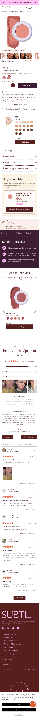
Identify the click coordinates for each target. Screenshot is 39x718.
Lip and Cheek (11, 313)
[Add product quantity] (13, 85)
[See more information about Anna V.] (34, 450)
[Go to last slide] (2, 131)
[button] (31, 61)
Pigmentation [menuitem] (18, 400)
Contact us (8, 637)
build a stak (13, 11)
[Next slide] (37, 131)
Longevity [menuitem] (10, 404)
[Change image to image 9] (23, 56)
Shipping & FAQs (10, 634)
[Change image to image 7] (10, 56)
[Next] (35, 2)
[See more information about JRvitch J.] (34, 541)
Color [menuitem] (8, 400)
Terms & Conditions (11, 650)
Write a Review (31, 437)
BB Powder (19, 117)
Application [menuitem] (29, 400)
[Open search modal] (26, 7)
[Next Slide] (35, 386)
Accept (19, 704)
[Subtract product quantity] (4, 85)
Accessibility (9, 654)
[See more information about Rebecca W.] (34, 491)
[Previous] (3, 2)
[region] (19, 386)
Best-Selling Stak (25, 2)
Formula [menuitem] (19, 404)
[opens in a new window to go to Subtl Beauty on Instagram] (8, 628)
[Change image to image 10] (29, 56)
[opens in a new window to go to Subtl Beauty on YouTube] (18, 628)
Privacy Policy (16, 699)
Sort (19, 444)
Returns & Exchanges (12, 644)
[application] (33, 704)
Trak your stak (9, 640)
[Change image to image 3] (3, 56)
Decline (19, 710)
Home (4, 11)
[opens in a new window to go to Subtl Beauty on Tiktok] (13, 628)
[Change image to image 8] (16, 56)
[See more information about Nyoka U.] (34, 572)
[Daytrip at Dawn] (19, 32)
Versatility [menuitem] (29, 404)
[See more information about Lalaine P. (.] (34, 517)
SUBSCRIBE (30, 669)
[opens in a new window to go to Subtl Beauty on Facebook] (3, 628)
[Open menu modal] (35, 7)
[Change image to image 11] (36, 56)
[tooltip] (25, 411)
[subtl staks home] (6, 7)
